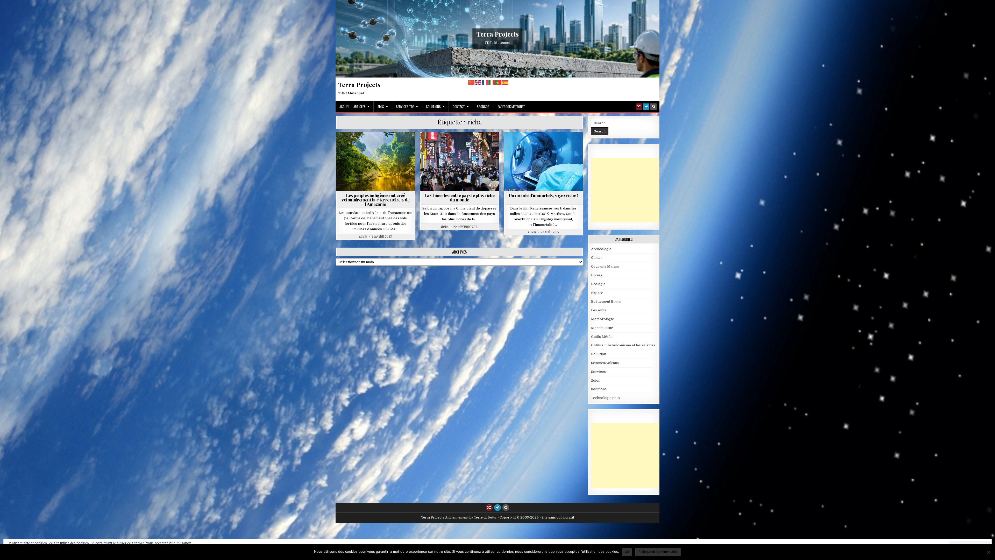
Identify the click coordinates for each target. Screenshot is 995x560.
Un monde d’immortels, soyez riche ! (543, 195)
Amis (381, 106)
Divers (596, 275)
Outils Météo (602, 337)
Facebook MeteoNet (511, 106)
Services (598, 372)
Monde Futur (462, 145)
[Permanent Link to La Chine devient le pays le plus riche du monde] (459, 161)
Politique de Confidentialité (658, 552)
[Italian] (491, 83)
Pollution (598, 354)
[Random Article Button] (639, 106)
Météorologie (602, 319)
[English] (478, 83)
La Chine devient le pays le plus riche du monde (459, 197)
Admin (363, 236)
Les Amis (598, 310)
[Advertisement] (630, 190)
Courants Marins (605, 266)
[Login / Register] (646, 106)
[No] (988, 552)
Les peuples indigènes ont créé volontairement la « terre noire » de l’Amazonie (375, 199)
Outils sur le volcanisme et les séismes (623, 345)
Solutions (433, 106)
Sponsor (483, 106)
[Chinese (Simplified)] (471, 83)
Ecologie (598, 284)
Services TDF (405, 106)
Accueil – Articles (352, 106)
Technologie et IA (559, 145)
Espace (597, 293)
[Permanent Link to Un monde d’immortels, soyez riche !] (543, 161)
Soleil (595, 380)
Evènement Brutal (606, 301)
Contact (459, 106)
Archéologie (601, 249)
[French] (485, 83)
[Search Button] (653, 106)
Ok (627, 552)
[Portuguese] (498, 83)
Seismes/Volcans (605, 363)
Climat (596, 258)
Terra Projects (498, 34)
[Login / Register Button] (497, 507)
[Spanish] (505, 83)
